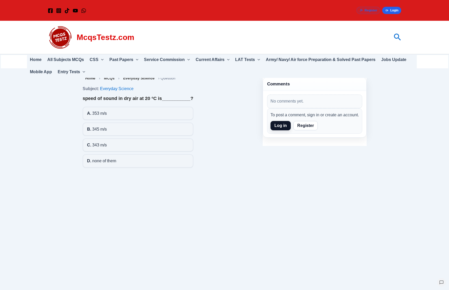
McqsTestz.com (105, 37)
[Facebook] (50, 10)
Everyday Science (139, 78)
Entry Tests (69, 72)
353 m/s (97, 113)
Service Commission (164, 59)
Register (305, 125)
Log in (280, 125)
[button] (397, 37)
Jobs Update (393, 59)
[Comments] (441, 282)
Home (36, 59)
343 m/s (97, 145)
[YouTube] (75, 10)
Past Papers (121, 59)
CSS (94, 59)
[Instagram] (58, 10)
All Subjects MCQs (65, 59)
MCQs (109, 78)
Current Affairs (210, 59)
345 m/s (97, 129)
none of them (101, 161)
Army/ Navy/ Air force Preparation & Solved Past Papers (320, 59)
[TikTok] (67, 10)
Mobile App (41, 72)
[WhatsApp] (83, 10)
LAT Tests (245, 59)
